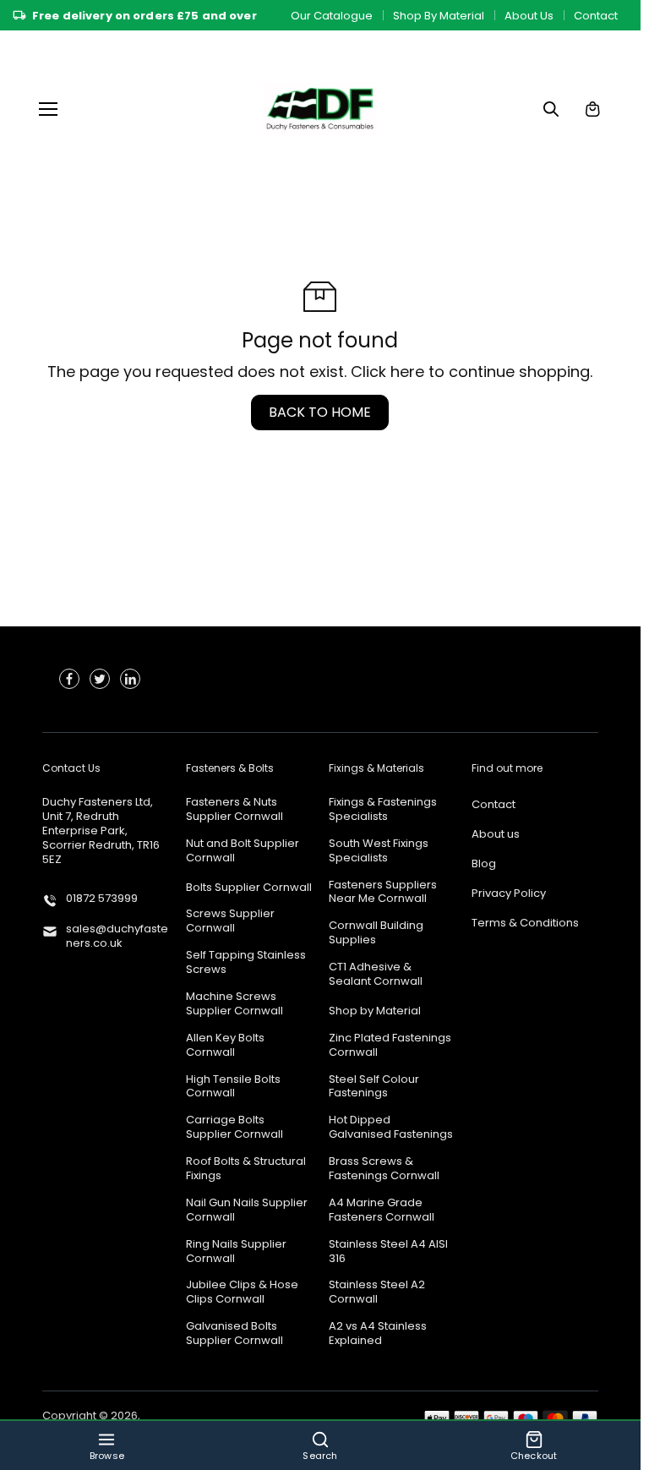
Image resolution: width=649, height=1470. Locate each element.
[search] (551, 109)
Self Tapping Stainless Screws (246, 962)
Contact (596, 16)
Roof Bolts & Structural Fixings (246, 1169)
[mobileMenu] (48, 109)
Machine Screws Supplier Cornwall (234, 1004)
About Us (529, 16)
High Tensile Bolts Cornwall (233, 1087)
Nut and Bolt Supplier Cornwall (242, 851)
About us (496, 835)
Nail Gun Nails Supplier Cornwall (247, 1210)
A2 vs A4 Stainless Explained (378, 1334)
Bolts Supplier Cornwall (249, 888)
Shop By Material (438, 16)
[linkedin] (130, 679)
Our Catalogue (332, 16)
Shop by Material (375, 1011)
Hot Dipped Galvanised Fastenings (391, 1127)
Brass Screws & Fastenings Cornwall (384, 1169)
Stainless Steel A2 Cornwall (377, 1292)
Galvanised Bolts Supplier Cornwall (234, 1334)
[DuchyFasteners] (320, 108)
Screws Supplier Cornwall (230, 921)
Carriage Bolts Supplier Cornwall (234, 1127)
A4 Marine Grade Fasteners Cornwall (381, 1210)
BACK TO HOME (320, 412)
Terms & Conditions (525, 923)
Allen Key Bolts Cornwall (225, 1045)
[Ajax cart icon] (592, 109)
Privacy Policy (509, 894)
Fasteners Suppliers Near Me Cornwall (383, 892)
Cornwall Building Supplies (376, 933)
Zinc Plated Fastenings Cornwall (390, 1045)
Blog (484, 864)
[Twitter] (100, 679)
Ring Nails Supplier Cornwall (236, 1252)
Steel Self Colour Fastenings (374, 1087)
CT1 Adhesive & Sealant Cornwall (376, 974)
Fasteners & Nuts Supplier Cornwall (234, 809)
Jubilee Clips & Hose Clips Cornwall (242, 1292)
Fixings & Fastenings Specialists (383, 809)
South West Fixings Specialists (378, 851)
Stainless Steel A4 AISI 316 (388, 1252)
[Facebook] (69, 679)
